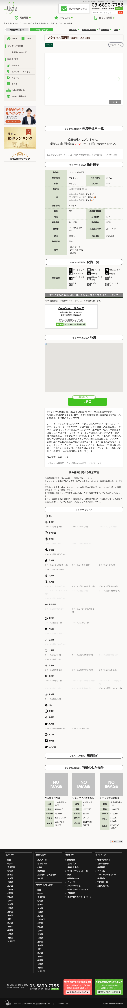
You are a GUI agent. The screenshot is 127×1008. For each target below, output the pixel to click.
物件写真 (73, 29)
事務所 (14, 84)
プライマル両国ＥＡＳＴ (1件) (110, 688)
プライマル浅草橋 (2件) (54, 670)
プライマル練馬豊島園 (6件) (55, 728)
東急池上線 (73, 194)
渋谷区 (10, 871)
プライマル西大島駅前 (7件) (82, 655)
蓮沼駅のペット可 (19, 52)
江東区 (10, 904)
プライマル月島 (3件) (80, 527)
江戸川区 (11, 941)
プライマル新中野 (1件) (54, 623)
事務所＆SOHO (73, 878)
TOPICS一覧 (102, 882)
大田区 (52, 23)
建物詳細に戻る (17, 29)
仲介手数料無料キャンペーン (79, 897)
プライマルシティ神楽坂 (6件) (56, 565)
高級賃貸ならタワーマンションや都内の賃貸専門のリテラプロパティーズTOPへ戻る (82, 155)
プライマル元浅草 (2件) (108, 670)
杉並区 (10, 901)
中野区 (10, 893)
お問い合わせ (42, 30)
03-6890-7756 (71, 320)
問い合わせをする (78, 8)
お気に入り (66, 17)
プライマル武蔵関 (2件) (81, 728)
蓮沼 (82, 194)
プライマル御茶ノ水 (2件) (54, 569)
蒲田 (84, 197)
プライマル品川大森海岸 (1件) (83, 586)
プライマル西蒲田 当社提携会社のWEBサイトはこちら (74, 463)
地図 (116, 29)
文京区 (10, 878)
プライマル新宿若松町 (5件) (55, 554)
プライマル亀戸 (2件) (53, 659)
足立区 (10, 934)
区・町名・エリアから (21, 72)
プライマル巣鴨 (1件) (53, 699)
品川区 (10, 886)
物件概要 (105, 29)
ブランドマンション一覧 (77, 871)
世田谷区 (11, 889)
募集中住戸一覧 (89, 29)
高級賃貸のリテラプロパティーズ (18, 23)
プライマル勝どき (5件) (54, 527)
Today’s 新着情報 (19, 96)
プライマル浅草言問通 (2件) (82, 670)
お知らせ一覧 (103, 886)
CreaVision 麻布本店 (71, 308)
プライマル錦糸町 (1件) (54, 681)
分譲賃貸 (71, 893)
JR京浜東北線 (75, 197)
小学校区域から (18, 90)
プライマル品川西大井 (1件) (109, 591)
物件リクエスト (103, 860)
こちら (79, 143)
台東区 (10, 908)
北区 (9, 919)
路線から (15, 65)
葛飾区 (10, 938)
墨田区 (10, 912)
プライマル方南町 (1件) (81, 623)
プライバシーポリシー (106, 875)
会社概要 (101, 867)
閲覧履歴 (25, 17)
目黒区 (10, 882)
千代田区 (11, 867)
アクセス (101, 871)
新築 (69, 875)
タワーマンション (74, 886)
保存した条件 (106, 17)
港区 (9, 860)
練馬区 (10, 930)
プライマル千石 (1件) (107, 565)
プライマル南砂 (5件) (53, 655)
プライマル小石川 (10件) (81, 565)
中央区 (10, 863)
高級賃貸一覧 (40, 23)
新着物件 (101, 878)
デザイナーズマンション (77, 889)
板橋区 (10, 927)
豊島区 (10, 915)
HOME (15, 39)
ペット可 (15, 78)
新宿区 (10, 875)
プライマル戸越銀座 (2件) (108, 586)
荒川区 (10, 923)
